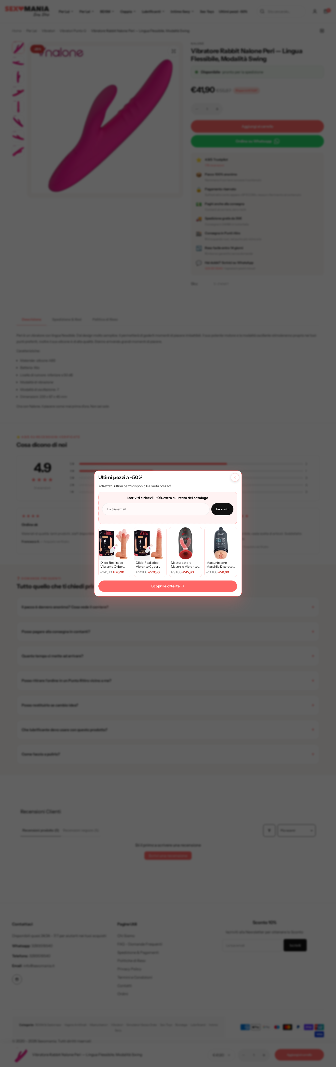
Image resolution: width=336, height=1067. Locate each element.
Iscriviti (222, 509)
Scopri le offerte (167, 586)
